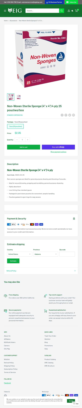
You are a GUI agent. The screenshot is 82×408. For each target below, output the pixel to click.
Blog (46, 342)
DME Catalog (48, 363)
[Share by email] (73, 114)
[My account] (69, 11)
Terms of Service (10, 372)
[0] (76, 10)
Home (6, 20)
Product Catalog (50, 359)
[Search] (61, 10)
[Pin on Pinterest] (65, 114)
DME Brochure (49, 366)
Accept (71, 401)
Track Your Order (50, 336)
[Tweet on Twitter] (69, 114)
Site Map (7, 349)
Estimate (13, 261)
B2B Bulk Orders (9, 342)
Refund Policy (11, 271)
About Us (7, 336)
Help (46, 349)
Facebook (7, 383)
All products (13, 20)
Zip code (62, 250)
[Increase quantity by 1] (28, 140)
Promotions (48, 345)
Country (10, 250)
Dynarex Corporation (14, 115)
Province (36, 250)
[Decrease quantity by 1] (17, 140)
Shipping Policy (9, 366)
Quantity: (10, 140)
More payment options (58, 152)
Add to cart (24, 147)
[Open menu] (5, 11)
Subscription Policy (11, 369)
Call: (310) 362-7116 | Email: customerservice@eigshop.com (23, 2)
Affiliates (7, 339)
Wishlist (47, 339)
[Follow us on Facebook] (5, 395)
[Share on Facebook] (62, 114)
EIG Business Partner (55, 2)
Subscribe (73, 2)
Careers (7, 345)
